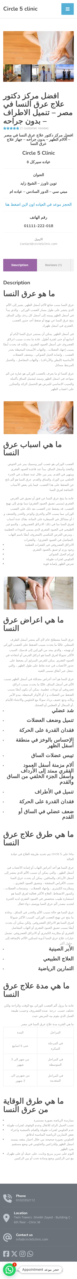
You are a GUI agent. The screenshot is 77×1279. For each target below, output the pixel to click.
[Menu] (67, 9)
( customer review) (34, 128)
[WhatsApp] (30, 1253)
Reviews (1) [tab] (53, 265)
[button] (9, 1269)
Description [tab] (19, 265)
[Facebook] (6, 1253)
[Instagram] (22, 1253)
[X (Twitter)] (14, 1253)
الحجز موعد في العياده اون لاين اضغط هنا (38, 204)
